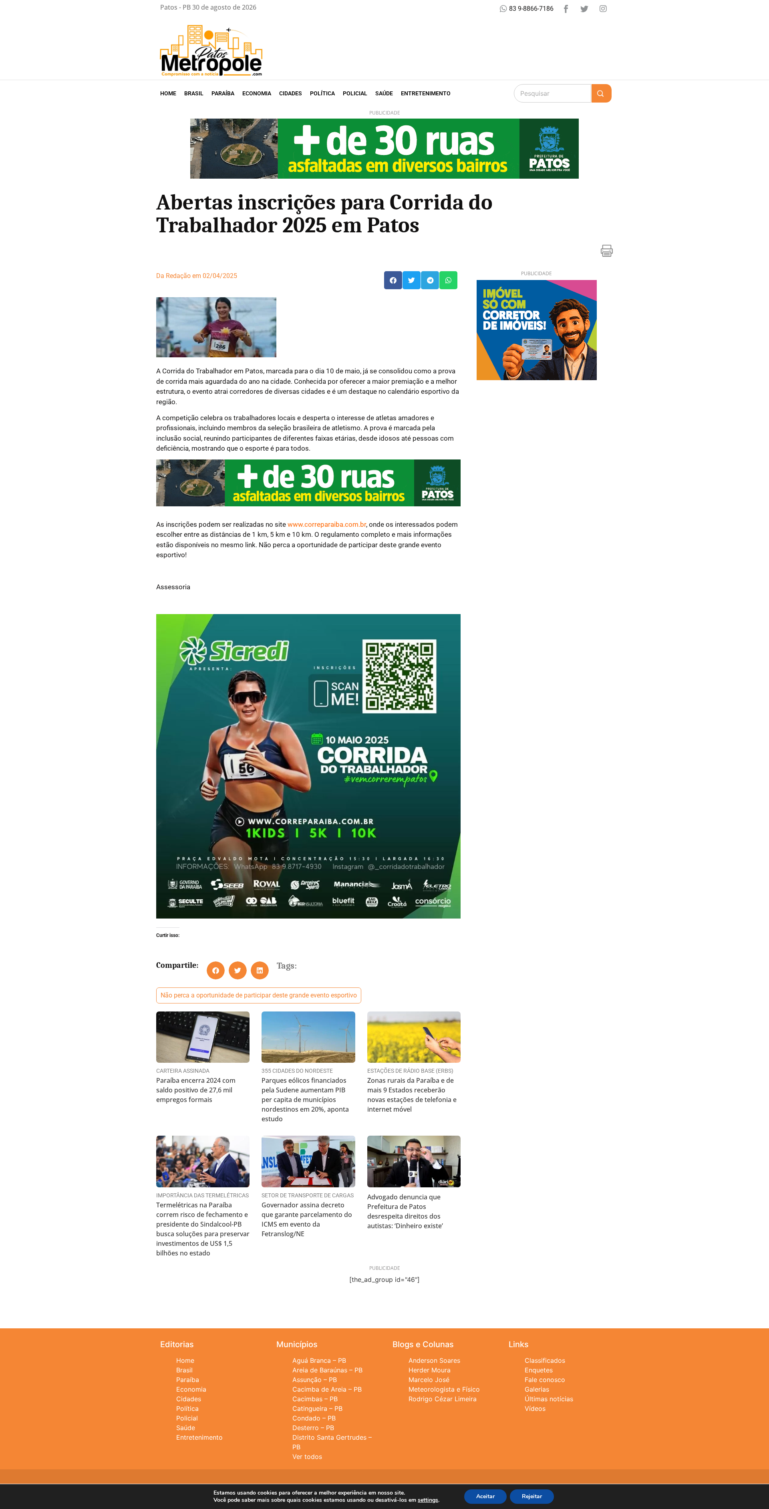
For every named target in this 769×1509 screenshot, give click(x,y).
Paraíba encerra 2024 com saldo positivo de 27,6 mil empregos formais (196, 1090)
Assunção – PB (314, 1380)
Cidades (290, 93)
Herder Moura (430, 1370)
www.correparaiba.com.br (327, 524)
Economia (256, 93)
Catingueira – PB (317, 1408)
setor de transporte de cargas (308, 1195)
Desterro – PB (313, 1428)
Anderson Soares (434, 1360)
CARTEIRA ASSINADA (182, 1071)
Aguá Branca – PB (319, 1360)
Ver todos (307, 1457)
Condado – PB (314, 1418)
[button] (393, 280)
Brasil (193, 93)
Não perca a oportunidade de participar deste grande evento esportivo (259, 995)
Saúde (384, 93)
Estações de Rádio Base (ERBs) (410, 1071)
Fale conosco (545, 1380)
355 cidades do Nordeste (297, 1071)
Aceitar (485, 1496)
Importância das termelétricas (202, 1195)
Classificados (545, 1360)
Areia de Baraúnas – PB (327, 1370)
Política (322, 93)
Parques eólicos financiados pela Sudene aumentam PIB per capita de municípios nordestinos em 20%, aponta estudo (305, 1099)
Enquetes (539, 1370)
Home (168, 93)
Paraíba (222, 93)
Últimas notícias (549, 1399)
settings (428, 1500)
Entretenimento (426, 93)
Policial (355, 93)
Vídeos (535, 1408)
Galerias (537, 1389)
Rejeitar (532, 1496)
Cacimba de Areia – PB (327, 1389)
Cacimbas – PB (315, 1399)
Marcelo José (429, 1380)
